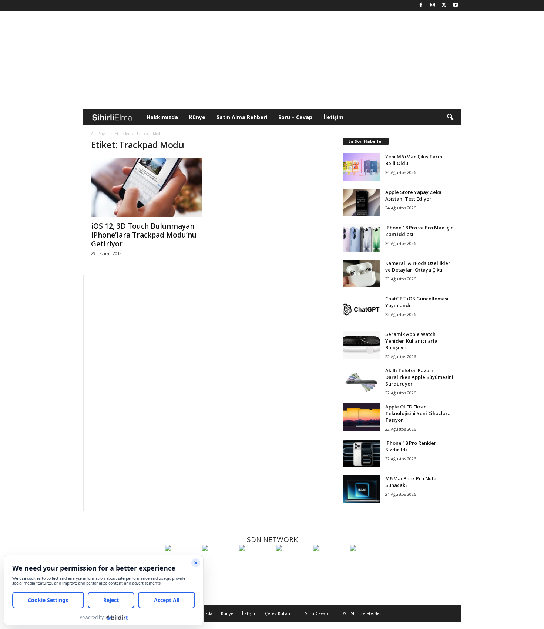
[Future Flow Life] (366, 561)
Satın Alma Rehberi (241, 117)
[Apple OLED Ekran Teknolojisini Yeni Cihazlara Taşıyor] (361, 417)
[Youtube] (455, 5)
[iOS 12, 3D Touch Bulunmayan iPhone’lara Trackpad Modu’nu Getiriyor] (146, 187)
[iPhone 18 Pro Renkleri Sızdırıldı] (361, 453)
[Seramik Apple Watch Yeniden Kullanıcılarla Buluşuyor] (361, 345)
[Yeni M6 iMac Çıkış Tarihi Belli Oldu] (361, 167)
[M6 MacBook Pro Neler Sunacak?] (361, 489)
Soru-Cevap (316, 613)
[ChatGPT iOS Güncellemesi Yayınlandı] (361, 309)
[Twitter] (444, 5)
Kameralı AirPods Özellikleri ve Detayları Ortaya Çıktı (418, 266)
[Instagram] (432, 5)
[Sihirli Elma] (218, 561)
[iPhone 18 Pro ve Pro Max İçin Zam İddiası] (361, 238)
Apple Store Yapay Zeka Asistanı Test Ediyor (413, 195)
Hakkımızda (162, 117)
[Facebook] (421, 5)
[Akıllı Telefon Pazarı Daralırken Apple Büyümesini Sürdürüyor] (361, 381)
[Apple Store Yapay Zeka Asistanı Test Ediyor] (361, 202)
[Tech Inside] (292, 561)
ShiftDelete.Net (366, 613)
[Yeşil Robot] (255, 561)
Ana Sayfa (99, 133)
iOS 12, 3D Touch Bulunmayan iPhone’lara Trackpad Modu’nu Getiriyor (144, 235)
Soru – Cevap (295, 117)
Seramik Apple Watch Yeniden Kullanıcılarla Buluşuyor (411, 341)
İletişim (333, 117)
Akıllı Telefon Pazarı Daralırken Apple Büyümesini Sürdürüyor (419, 377)
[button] (450, 117)
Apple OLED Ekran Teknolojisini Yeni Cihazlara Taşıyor (418, 413)
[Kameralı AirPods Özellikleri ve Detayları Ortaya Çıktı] (361, 273)
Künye (197, 117)
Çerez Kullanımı (280, 613)
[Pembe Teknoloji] (329, 561)
